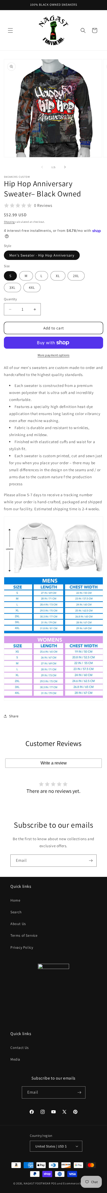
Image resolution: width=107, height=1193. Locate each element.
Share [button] (14, 716)
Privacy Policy (21, 947)
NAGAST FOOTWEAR (37, 1183)
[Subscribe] (90, 860)
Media (15, 1059)
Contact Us (19, 1047)
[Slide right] (65, 167)
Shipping (9, 222)
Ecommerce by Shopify (78, 1183)
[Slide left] (42, 167)
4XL (32, 287)
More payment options (54, 355)
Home (15, 900)
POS (54, 1183)
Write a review (54, 763)
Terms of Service (24, 935)
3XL (12, 287)
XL (58, 275)
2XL (76, 275)
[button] (10, 30)
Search (16, 912)
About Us (18, 923)
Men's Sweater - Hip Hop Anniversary (41, 255)
